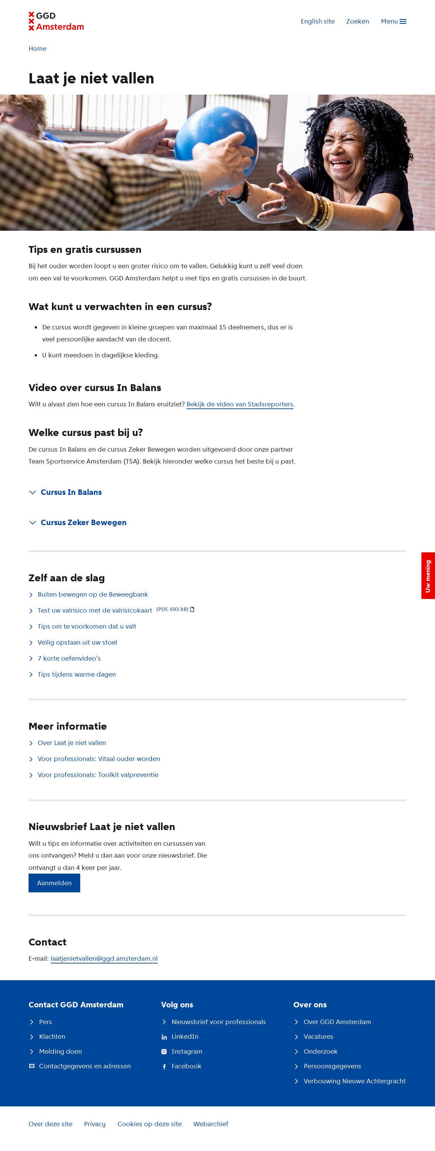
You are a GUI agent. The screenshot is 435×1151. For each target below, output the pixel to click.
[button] (428, 575)
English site (318, 21)
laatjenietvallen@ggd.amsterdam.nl (104, 958)
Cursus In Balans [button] (71, 492)
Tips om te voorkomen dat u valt (87, 626)
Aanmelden (54, 883)
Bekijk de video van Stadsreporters (240, 404)
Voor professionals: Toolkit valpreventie (98, 775)
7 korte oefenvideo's (69, 658)
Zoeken (357, 21)
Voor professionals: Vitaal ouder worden (99, 759)
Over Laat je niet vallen (72, 743)
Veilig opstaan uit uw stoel (77, 642)
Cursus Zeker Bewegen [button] (84, 522)
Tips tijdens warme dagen (77, 674)
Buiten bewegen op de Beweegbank (93, 594)
